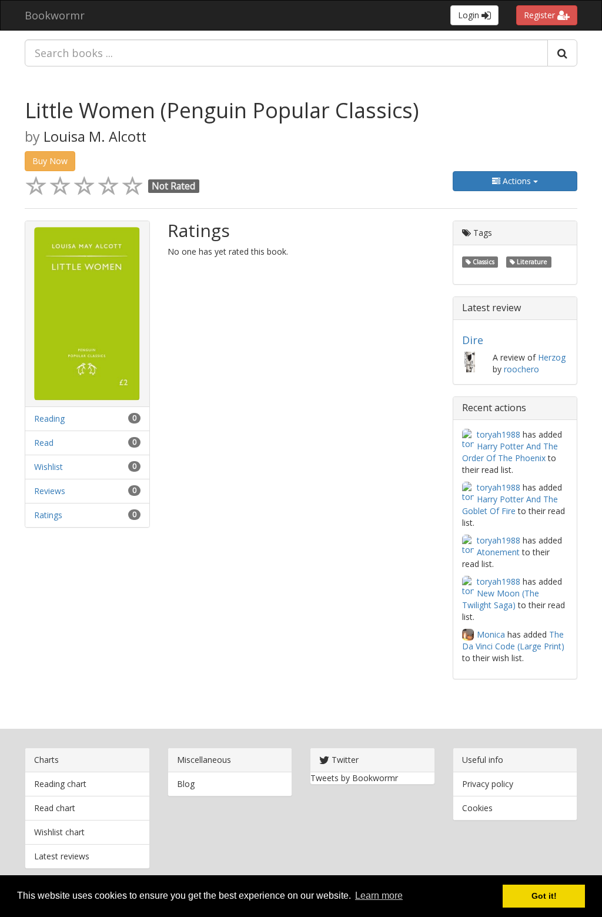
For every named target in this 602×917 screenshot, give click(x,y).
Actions (516, 180)
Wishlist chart (59, 832)
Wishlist (48, 466)
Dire (472, 340)
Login (469, 15)
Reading (49, 418)
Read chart (54, 807)
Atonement (498, 552)
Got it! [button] (544, 896)
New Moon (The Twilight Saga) (500, 599)
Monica (491, 634)
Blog (186, 783)
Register (540, 15)
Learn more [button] (379, 896)
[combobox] (286, 52)
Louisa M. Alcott (95, 136)
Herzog (552, 357)
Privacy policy (487, 783)
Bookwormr (55, 15)
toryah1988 (498, 434)
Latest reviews (61, 856)
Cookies (477, 807)
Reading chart (60, 783)
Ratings (48, 515)
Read (43, 442)
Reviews (49, 490)
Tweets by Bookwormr (354, 777)
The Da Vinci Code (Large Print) (513, 640)
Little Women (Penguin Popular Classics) (222, 110)
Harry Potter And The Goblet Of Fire (510, 504)
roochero (521, 369)
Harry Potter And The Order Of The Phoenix (510, 452)
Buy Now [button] (50, 160)
